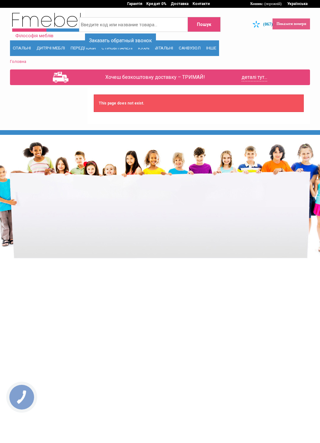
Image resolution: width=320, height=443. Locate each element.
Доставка (179, 4)
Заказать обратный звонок (120, 40)
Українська (297, 4)
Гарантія (134, 4)
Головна (18, 61)
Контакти (201, 4)
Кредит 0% (156, 4)
